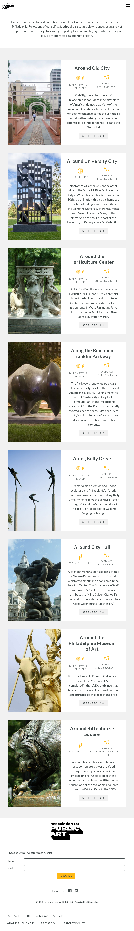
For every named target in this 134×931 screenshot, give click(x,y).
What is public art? (20, 923)
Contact (13, 915)
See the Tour (91, 135)
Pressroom (49, 923)
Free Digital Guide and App (45, 915)
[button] (128, 6)
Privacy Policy (74, 923)
